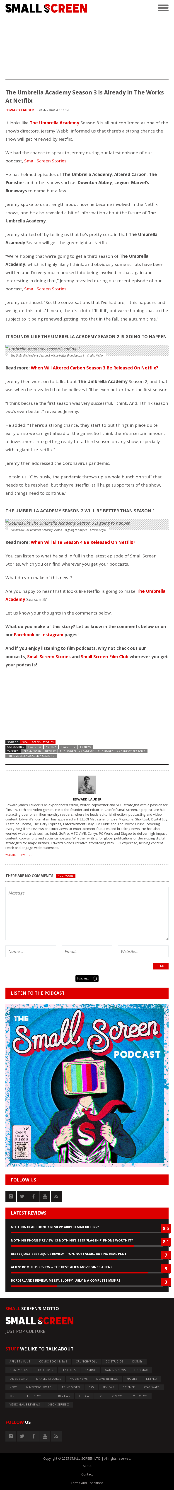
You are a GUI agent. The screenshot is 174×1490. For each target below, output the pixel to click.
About (87, 1465)
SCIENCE (129, 1387)
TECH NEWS (33, 1396)
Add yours (65, 875)
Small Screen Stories (45, 161)
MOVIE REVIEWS (107, 1379)
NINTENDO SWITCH (39, 1387)
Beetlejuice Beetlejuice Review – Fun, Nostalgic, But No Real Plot (69, 1253)
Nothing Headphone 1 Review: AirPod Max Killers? (55, 1227)
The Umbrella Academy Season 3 (31, 755)
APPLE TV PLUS (20, 1361)
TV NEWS (86, 746)
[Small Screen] (46, 8)
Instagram (52, 635)
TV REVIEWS (139, 1396)
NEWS (64, 746)
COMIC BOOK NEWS (53, 1361)
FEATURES (35, 746)
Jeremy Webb (32, 751)
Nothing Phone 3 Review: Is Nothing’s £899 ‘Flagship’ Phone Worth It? (72, 1240)
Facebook (24, 635)
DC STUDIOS (115, 1361)
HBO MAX (141, 1370)
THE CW (84, 1396)
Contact (87, 1474)
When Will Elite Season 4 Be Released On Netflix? (83, 542)
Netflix (50, 751)
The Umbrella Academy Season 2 (121, 751)
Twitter (26, 854)
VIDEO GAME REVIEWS (25, 1404)
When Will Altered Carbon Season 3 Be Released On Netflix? (94, 368)
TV (73, 746)
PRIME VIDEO (71, 1387)
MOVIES (132, 1379)
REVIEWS (108, 1387)
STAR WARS (151, 1387)
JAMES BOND (19, 1379)
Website (10, 854)
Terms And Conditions (87, 1483)
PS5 (91, 1387)
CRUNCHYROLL (86, 1361)
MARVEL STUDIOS (48, 1379)
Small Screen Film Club (104, 657)
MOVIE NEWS (79, 1379)
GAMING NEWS (115, 1370)
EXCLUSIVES (44, 1370)
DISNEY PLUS (19, 1370)
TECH (13, 1396)
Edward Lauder (19, 110)
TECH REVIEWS (60, 1396)
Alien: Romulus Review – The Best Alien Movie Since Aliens (61, 1267)
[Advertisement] (87, 48)
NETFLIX (51, 746)
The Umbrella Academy (77, 751)
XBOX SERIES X (58, 1404)
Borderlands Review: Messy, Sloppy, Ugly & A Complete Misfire (65, 1280)
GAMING (91, 1370)
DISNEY (137, 1361)
